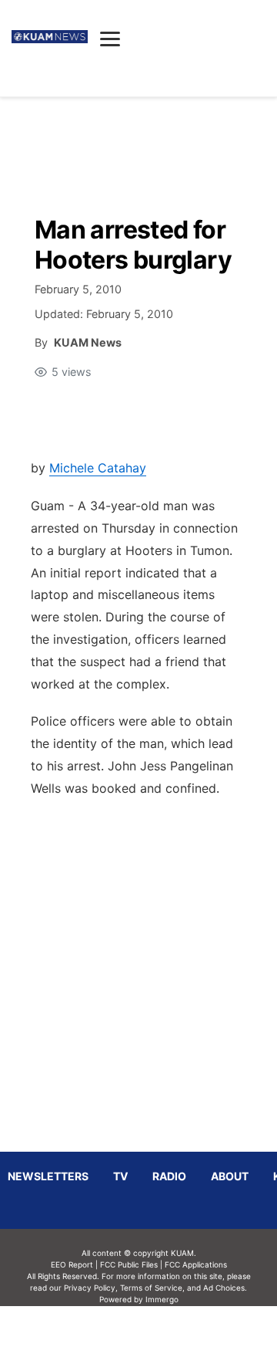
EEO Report (72, 1264)
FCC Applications (196, 1264)
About (230, 1176)
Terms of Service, (152, 1287)
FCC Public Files (129, 1264)
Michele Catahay (97, 468)
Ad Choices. (225, 1287)
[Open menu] (110, 38)
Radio (169, 1176)
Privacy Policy (89, 1287)
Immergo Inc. (161, 1334)
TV (120, 1176)
